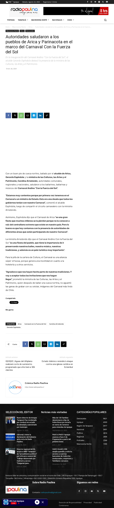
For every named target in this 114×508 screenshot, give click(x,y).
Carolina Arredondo (56, 324)
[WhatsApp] (21, 115)
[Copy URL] (46, 115)
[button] (105, 20)
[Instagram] (91, 2)
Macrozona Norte (19, 27)
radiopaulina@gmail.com (51, 492)
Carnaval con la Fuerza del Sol (35, 324)
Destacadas (30, 31)
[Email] (27, 115)
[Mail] (95, 2)
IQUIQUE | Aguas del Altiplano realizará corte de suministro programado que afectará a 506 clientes (20, 365)
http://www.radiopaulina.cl (34, 387)
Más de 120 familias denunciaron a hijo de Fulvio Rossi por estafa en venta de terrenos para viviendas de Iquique (62, 422)
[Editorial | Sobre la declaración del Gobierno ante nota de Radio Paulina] (10, 437)
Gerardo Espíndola (13, 327)
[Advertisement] (39, 91)
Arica (31, 27)
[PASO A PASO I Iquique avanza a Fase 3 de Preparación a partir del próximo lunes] (46, 437)
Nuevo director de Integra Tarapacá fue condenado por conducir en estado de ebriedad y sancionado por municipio (27, 422)
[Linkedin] (40, 115)
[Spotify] (99, 2)
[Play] (37, 502)
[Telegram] (34, 115)
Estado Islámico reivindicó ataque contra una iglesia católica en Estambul (57, 364)
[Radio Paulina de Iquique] (24, 11)
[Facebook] (87, 2)
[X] (103, 2)
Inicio (8, 27)
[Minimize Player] (42, 502)
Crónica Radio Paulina (36, 383)
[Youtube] (106, 2)
